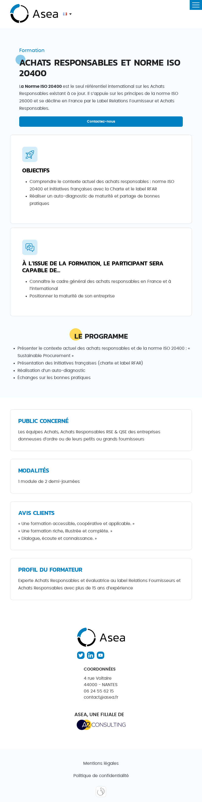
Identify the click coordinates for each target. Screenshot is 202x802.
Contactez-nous (101, 121)
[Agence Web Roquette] (101, 792)
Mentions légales (101, 763)
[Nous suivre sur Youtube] (100, 655)
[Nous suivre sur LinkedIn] (90, 655)
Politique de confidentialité (101, 776)
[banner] (34, 14)
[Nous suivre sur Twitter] (80, 655)
